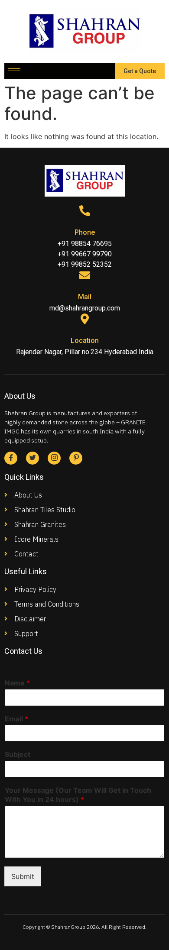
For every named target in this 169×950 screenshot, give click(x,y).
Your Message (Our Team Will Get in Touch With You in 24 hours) (78, 795)
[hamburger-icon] (14, 71)
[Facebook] (10, 458)
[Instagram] (54, 458)
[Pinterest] (75, 458)
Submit (22, 876)
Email (16, 718)
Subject (17, 754)
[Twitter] (32, 458)
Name (17, 683)
